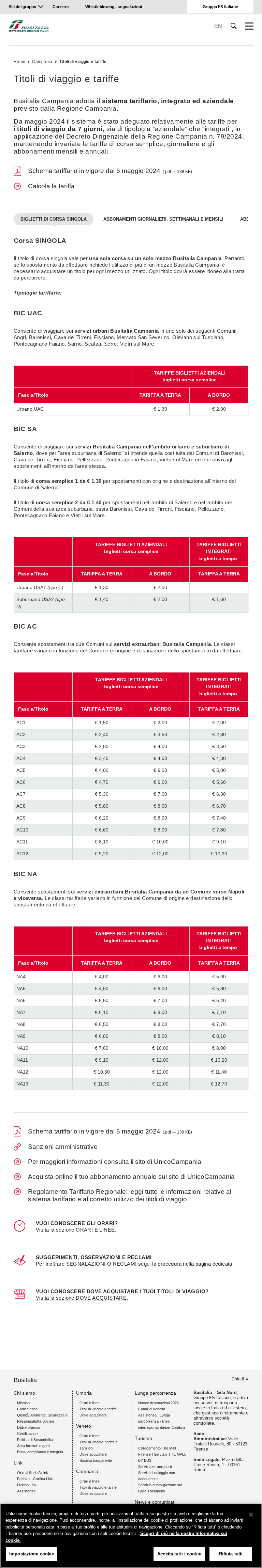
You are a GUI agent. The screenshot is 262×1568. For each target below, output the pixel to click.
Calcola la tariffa (51, 186)
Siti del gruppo (22, 6)
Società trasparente (95, 1460)
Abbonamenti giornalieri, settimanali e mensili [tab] (163, 219)
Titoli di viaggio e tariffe (83, 61)
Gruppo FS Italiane (220, 6)
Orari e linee (89, 1403)
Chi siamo (24, 1393)
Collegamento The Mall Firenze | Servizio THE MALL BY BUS (162, 1454)
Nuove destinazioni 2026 (158, 1403)
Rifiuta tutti (231, 1553)
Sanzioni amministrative (63, 1146)
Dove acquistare (93, 1415)
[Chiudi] (251, 1514)
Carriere (61, 6)
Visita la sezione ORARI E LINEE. (76, 1230)
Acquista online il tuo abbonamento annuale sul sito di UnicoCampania (131, 1176)
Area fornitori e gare (33, 1446)
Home (19, 61)
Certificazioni (27, 1433)
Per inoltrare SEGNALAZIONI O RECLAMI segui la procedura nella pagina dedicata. (135, 1264)
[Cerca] (234, 26)
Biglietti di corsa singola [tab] (53, 219)
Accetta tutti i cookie (179, 1553)
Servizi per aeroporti (155, 1466)
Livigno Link (27, 1485)
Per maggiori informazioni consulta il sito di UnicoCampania (114, 1161)
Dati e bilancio (28, 1427)
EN (218, 26)
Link (18, 1463)
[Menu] (249, 26)
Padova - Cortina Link (35, 1479)
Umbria (84, 1393)
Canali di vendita (151, 1409)
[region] (131, 1536)
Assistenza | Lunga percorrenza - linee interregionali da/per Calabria (161, 1421)
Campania (42, 61)
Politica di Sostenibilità (35, 1440)
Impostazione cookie (31, 1553)
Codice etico (27, 1409)
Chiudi (238, 1379)
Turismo (143, 1438)
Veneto (83, 1426)
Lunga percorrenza (155, 1393)
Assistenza (26, 1491)
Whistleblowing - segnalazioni (113, 6)
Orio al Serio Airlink (32, 1473)
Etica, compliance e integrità (40, 1452)
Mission (23, 1403)
